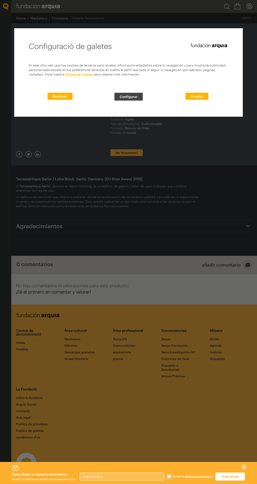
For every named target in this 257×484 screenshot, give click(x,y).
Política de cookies (79, 74)
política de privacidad (198, 476)
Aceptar (197, 96)
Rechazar (60, 96)
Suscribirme (230, 476)
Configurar (129, 97)
